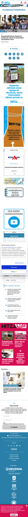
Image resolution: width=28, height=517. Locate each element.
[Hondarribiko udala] (14, 487)
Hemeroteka (20, 361)
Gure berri (20, 354)
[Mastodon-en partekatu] (14, 54)
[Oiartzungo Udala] (14, 503)
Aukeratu (13, 271)
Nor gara (20, 363)
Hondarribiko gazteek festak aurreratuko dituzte (14, 305)
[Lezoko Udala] (14, 495)
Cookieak (14, 460)
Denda (20, 359)
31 (17, 239)
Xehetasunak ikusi (19, 262)
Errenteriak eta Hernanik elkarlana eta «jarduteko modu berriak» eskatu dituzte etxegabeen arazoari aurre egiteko (13, 390)
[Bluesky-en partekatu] (18, 54)
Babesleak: (14, 465)
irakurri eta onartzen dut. (13, 424)
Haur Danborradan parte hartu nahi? (13, 311)
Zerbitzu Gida (14, 150)
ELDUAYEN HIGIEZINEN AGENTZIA (14, 167)
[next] (23, 236)
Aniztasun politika (14, 456)
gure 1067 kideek (10, 247)
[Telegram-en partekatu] (22, 54)
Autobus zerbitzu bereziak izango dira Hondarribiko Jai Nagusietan (14, 300)
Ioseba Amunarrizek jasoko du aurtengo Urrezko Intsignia (12, 317)
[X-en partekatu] (10, 54)
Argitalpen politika (14, 454)
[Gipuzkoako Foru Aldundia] (14, 471)
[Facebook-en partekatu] (5, 54)
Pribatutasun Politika (8, 424)
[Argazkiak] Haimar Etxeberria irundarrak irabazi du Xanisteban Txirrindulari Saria (12, 37)
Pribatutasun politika (14, 458)
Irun (2, 34)
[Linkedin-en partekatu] (14, 58)
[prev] (5, 236)
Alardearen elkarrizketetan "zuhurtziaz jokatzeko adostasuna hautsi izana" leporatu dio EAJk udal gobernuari (14, 292)
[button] (16, 280)
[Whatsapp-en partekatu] (10, 58)
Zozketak (20, 355)
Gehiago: (8, 280)
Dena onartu (14, 267)
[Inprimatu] (18, 58)
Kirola (2, 31)
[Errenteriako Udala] (14, 479)
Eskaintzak (20, 357)
